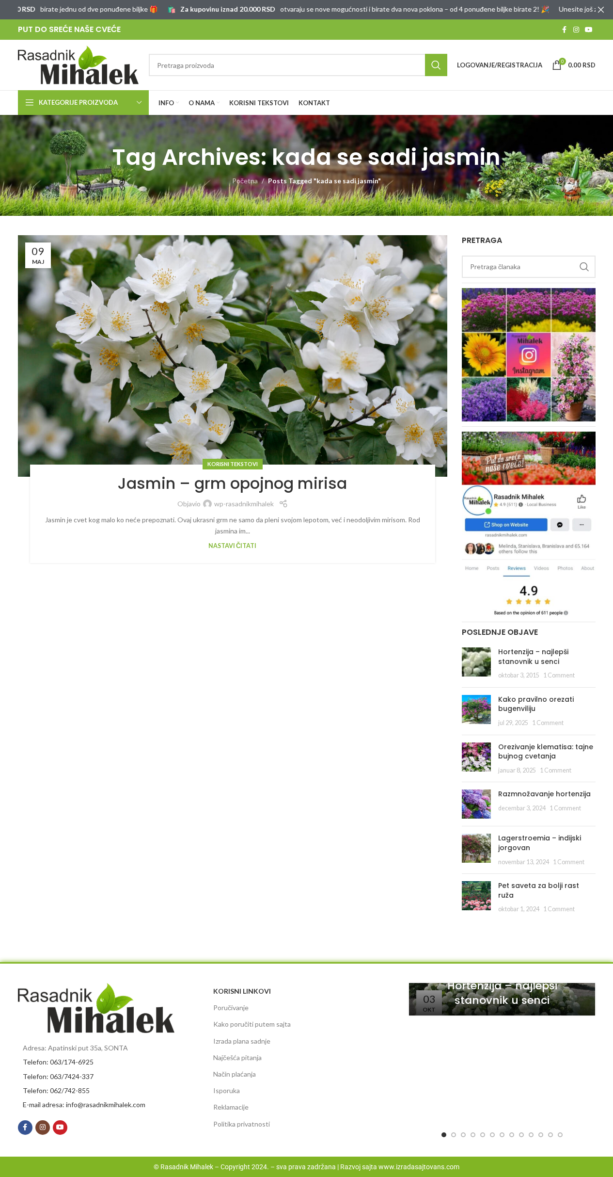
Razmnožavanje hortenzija (544, 794)
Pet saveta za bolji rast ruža (538, 890)
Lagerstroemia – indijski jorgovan (539, 843)
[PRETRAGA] (436, 65)
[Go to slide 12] (550, 1134)
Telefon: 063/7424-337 (58, 1076)
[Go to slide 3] (463, 1134)
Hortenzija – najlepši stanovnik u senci (533, 656)
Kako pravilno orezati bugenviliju (536, 704)
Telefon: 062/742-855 (56, 1090)
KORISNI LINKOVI (242, 991)
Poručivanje (231, 1007)
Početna (245, 181)
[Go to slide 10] (531, 1134)
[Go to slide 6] (492, 1134)
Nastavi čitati (232, 545)
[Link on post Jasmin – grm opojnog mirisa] (233, 356)
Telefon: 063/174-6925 (58, 1062)
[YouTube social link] (589, 29)
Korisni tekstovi (232, 464)
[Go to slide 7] (502, 1134)
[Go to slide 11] (540, 1134)
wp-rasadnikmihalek (244, 504)
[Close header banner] (601, 9)
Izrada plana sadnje (241, 1041)
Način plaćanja (234, 1074)
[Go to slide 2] (453, 1134)
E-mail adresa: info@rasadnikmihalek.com (84, 1104)
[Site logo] (78, 64)
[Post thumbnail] (476, 663)
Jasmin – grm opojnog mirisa (232, 483)
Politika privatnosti (241, 1124)
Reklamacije (231, 1107)
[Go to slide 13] (560, 1134)
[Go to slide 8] (511, 1134)
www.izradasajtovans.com (418, 1167)
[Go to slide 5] (482, 1134)
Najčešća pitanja (237, 1057)
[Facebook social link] (564, 29)
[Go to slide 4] (473, 1134)
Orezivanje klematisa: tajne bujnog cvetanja (545, 751)
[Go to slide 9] (521, 1134)
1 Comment (559, 675)
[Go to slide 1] (443, 1134)
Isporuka (226, 1090)
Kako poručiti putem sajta (252, 1024)
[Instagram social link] (576, 29)
